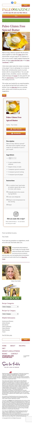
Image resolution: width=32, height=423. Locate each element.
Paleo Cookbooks (6, 326)
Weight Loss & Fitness (11, 351)
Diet (3, 348)
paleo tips (14, 87)
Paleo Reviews (6, 330)
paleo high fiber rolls (16, 60)
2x (12, 158)
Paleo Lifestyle (6, 328)
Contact (14, 353)
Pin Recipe (17, 133)
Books (4, 353)
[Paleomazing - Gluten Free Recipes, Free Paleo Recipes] (16, 10)
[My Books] (11, 299)
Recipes (22, 346)
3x (15, 158)
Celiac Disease (6, 323)
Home (4, 346)
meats (15, 75)
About (12, 346)
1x (10, 158)
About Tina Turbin (15, 281)
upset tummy (10, 77)
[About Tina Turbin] (11, 279)
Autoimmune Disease (7, 321)
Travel (3, 331)
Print (4, 95)
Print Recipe (17, 129)
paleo (19, 54)
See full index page (7, 335)
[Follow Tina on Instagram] (15, 3)
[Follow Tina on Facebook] (12, 3)
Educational (5, 324)
